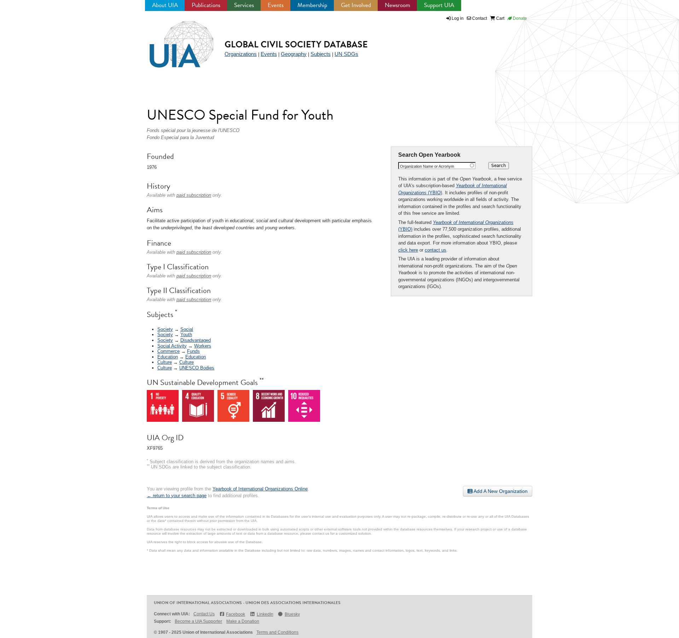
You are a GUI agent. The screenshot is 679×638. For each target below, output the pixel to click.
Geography (294, 54)
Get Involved (356, 5)
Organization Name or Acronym (427, 166)
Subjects (321, 54)
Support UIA (439, 5)
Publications (206, 5)
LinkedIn (265, 614)
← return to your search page (177, 495)
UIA (173, 40)
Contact (479, 18)
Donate (519, 18)
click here (408, 250)
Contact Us (204, 613)
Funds (193, 351)
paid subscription (193, 195)
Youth (186, 334)
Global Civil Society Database (296, 44)
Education (167, 357)
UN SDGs (346, 54)
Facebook (235, 614)
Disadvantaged (195, 340)
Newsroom (397, 5)
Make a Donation (242, 621)
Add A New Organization (500, 491)
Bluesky (292, 614)
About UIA (165, 5)
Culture (164, 362)
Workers (202, 346)
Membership (312, 5)
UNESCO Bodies (196, 367)
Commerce (168, 351)
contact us (435, 250)
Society (165, 329)
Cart (499, 18)
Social (186, 329)
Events (276, 5)
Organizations (241, 54)
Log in (458, 18)
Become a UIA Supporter (198, 621)
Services (244, 5)
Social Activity (172, 346)
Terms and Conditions (277, 632)
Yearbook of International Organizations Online (260, 489)
